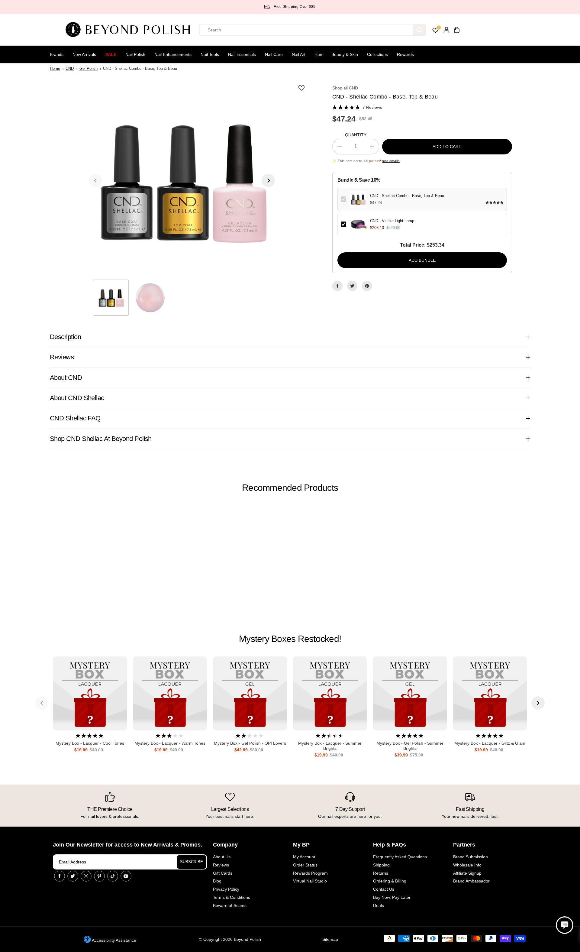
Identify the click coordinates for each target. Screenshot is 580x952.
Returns (380, 873)
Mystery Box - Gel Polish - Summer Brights (409, 746)
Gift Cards (222, 873)
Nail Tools (210, 54)
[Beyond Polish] (129, 30)
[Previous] (95, 180)
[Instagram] (86, 876)
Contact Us (383, 889)
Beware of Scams (229, 905)
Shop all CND (345, 88)
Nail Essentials (242, 54)
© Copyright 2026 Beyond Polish (230, 939)
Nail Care (274, 54)
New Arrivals (84, 54)
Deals (378, 905)
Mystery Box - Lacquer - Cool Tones (90, 743)
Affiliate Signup (467, 873)
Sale (110, 54)
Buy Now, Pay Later (392, 897)
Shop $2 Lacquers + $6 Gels (312, 6)
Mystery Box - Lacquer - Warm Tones (169, 743)
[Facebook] (337, 286)
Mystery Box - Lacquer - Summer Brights (330, 746)
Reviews (221, 865)
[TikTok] (112, 876)
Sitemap (330, 939)
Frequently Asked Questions (400, 856)
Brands (56, 54)
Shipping (381, 865)
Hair (318, 54)
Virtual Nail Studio (310, 881)
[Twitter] (352, 286)
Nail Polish (135, 54)
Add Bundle (422, 260)
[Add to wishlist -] (302, 87)
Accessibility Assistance (113, 940)
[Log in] (446, 30)
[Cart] (457, 30)
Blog (217, 881)
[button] (564, 925)
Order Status (305, 865)
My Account (304, 856)
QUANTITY (355, 134)
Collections (377, 54)
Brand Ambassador (471, 881)
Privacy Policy (226, 889)
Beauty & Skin (344, 54)
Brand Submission (470, 856)
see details (391, 161)
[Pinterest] (367, 286)
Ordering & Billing (389, 881)
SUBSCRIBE (191, 862)
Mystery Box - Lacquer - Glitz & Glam (489, 743)
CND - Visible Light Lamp (392, 221)
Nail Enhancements (173, 54)
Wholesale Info (467, 865)
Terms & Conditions (231, 897)
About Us (221, 856)
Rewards (405, 54)
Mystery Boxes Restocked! (290, 639)
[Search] (419, 30)
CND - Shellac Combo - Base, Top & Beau (407, 195)
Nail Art (298, 54)
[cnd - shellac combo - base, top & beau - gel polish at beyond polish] (182, 180)
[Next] (268, 180)
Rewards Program (310, 873)
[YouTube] (126, 876)
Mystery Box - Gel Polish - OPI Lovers (250, 743)
